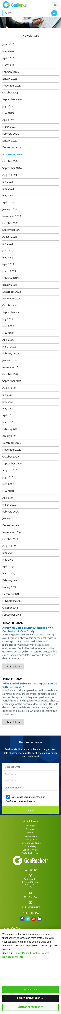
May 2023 (7, 257)
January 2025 (9, 140)
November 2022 (11, 298)
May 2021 (7, 408)
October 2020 (10, 456)
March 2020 (9, 504)
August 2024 (9, 175)
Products (30, 826)
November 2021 (11, 367)
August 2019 (9, 546)
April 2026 (8, 58)
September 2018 (11, 614)
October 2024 (10, 161)
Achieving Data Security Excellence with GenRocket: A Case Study (27, 630)
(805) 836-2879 (30, 897)
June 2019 (7, 552)
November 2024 (12, 154)
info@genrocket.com (30, 907)
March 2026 (9, 65)
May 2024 (8, 195)
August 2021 (9, 388)
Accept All (30, 989)
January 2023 (9, 285)
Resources (30, 829)
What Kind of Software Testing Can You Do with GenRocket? (29, 685)
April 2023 (8, 264)
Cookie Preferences (30, 853)
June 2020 (8, 484)
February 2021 (10, 429)
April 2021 (7, 415)
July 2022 (7, 319)
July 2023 (7, 243)
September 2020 (12, 463)
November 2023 (11, 216)
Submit (30, 810)
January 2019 (9, 587)
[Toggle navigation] (55, 4)
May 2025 (8, 113)
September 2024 (12, 168)
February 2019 (10, 580)
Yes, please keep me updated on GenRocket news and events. (25, 799)
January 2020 (9, 518)
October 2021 (10, 374)
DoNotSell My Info (13, 956)
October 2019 (10, 539)
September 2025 (12, 99)
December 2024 (11, 147)
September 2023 (11, 230)
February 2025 (10, 133)
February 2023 (10, 278)
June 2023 (8, 250)
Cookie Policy (39, 953)
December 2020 (11, 443)
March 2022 (9, 346)
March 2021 (8, 422)
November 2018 (11, 601)
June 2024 (8, 188)
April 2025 (8, 120)
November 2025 (11, 85)
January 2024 (9, 209)
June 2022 (8, 326)
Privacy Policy (21, 953)
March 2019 (8, 573)
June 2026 (8, 44)
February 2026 (10, 72)
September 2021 (11, 381)
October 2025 (10, 92)
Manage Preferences (30, 1007)
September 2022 (12, 312)
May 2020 (8, 491)
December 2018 (11, 594)
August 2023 (9, 237)
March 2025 (9, 127)
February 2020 (10, 511)
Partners (30, 833)
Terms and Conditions (30, 843)
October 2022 (10, 305)
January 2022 (9, 360)
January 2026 (9, 78)
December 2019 (11, 525)
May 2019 (7, 559)
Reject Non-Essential (30, 998)
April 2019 (8, 566)
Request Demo (30, 836)
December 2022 (11, 292)
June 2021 (7, 401)
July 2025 (7, 106)
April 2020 (8, 498)
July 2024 (7, 182)
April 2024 (8, 202)
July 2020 (7, 477)
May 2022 (8, 333)
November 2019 (11, 532)
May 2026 (8, 51)
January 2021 (9, 436)
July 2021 (7, 395)
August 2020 (9, 470)
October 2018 (10, 608)
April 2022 (8, 340)
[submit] (54, 13)
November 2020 (11, 449)
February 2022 (10, 353)
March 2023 (9, 271)
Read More (13, 666)
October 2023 (10, 223)
